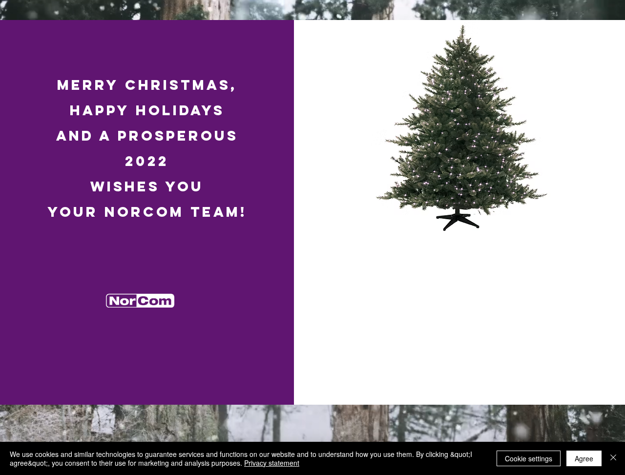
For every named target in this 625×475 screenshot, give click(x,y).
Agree (584, 458)
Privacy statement (271, 463)
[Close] (613, 458)
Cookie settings (528, 458)
